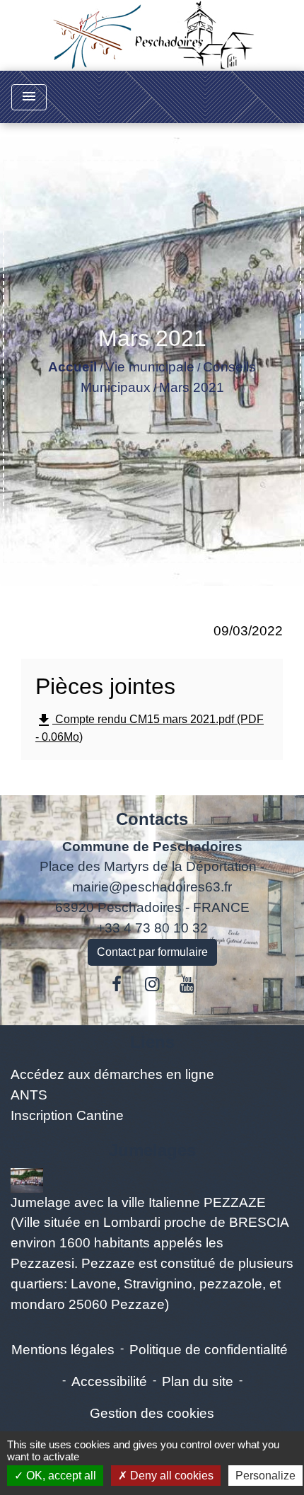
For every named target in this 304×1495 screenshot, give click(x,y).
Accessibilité (109, 1381)
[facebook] (117, 984)
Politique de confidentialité (208, 1349)
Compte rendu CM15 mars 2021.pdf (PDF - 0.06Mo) (149, 727)
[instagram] (152, 984)
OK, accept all (59, 1476)
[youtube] (187, 984)
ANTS (29, 1094)
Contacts (152, 819)
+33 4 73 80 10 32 (152, 927)
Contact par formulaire (152, 952)
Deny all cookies (170, 1476)
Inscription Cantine (67, 1115)
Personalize (265, 1476)
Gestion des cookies (152, 1413)
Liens (152, 1041)
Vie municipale (149, 366)
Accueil (72, 366)
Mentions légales (63, 1349)
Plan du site (197, 1381)
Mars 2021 (191, 387)
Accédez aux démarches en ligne (112, 1074)
